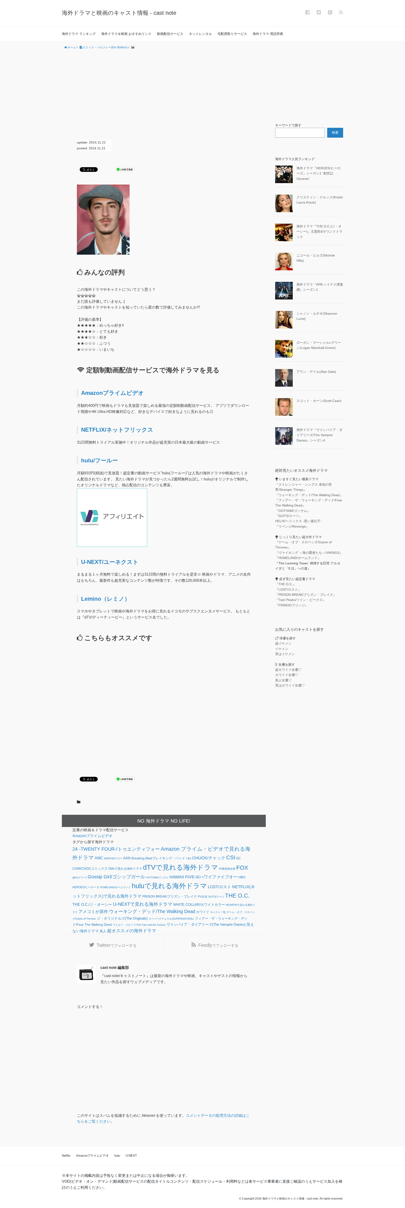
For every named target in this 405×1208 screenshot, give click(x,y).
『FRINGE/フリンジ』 (291, 605)
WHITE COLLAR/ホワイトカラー (199, 904)
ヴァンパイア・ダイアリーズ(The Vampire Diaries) (206, 924)
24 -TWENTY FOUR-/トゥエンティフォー (116, 849)
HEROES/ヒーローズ (85, 887)
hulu (117, 1155)
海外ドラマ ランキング (79, 34)
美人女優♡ (283, 680)
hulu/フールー (99, 460)
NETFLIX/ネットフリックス (117, 430)
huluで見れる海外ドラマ (169, 886)
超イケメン (283, 643)
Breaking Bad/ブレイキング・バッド (158, 858)
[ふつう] (82, 296)
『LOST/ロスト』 (288, 589)
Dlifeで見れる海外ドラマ (125, 868)
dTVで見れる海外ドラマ (180, 867)
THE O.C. (237, 896)
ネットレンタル (200, 34)
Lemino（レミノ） (105, 599)
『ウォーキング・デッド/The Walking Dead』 (309, 495)
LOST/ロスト (219, 887)
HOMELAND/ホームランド (115, 887)
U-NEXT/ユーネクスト (110, 562)
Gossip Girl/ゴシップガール (116, 876)
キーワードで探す (288, 125)
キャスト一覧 (218, 912)
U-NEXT (131, 1155)
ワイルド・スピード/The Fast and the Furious (139, 924)
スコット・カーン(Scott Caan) (318, 401)
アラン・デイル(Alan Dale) (316, 372)
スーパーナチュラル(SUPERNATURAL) (171, 918)
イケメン (281, 649)
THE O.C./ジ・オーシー (92, 904)
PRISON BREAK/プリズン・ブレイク (169, 896)
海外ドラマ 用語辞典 (268, 34)
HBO (241, 877)
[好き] (86, 296)
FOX (242, 867)
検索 (335, 132)
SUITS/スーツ (216, 896)
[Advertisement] (202, 86)
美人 (103, 931)
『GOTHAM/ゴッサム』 (292, 511)
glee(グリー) (79, 877)
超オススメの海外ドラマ (131, 930)
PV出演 (202, 896)
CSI (230, 857)
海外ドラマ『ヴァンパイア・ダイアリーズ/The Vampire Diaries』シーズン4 (319, 435)
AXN (127, 858)
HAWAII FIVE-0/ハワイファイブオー (203, 877)
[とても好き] (90, 296)
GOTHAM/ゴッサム (157, 877)
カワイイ (202, 912)
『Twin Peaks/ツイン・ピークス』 (300, 600)
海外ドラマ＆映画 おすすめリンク (126, 34)
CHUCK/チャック (208, 858)
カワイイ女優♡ (286, 675)
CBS (188, 858)
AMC (99, 858)
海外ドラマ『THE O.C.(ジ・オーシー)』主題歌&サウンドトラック (319, 231)
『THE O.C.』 (285, 584)
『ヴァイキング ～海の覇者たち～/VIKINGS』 (309, 553)
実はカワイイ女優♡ (290, 685)
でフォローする (117, 945)
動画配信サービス (170, 34)
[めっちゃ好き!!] (94, 296)
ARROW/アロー (113, 858)
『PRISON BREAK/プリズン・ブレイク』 (305, 594)
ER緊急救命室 (227, 868)
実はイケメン (285, 654)
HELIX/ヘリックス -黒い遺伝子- (298, 521)
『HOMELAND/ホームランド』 (298, 558)
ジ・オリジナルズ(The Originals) (122, 918)
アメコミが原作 (93, 911)
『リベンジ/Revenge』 (292, 526)
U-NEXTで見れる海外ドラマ (142, 904)
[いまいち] (79, 296)
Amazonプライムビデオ (112, 393)
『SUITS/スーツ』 (288, 516)
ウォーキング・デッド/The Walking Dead (152, 911)
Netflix (66, 1155)
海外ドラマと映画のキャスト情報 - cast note (119, 13)
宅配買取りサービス (232, 34)
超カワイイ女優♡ (288, 670)
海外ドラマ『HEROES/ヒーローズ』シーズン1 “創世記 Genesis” (318, 173)
